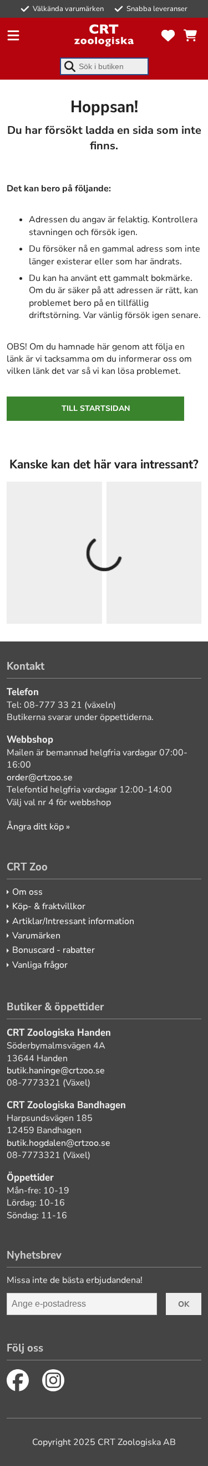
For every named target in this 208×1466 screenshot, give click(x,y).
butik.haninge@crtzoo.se (56, 1071)
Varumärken (36, 936)
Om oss (27, 892)
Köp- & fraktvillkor (48, 906)
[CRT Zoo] (103, 35)
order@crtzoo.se (40, 777)
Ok (183, 1304)
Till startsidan (96, 408)
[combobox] (104, 66)
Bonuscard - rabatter (53, 950)
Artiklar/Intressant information (73, 921)
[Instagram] (53, 1380)
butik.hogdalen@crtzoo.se (58, 1143)
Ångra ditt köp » (38, 827)
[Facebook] (18, 1380)
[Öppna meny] (13, 35)
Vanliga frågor (40, 965)
